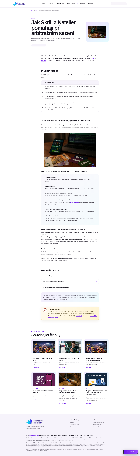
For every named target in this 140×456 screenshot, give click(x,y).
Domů (32, 10)
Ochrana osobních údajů (98, 422)
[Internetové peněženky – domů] (20, 4)
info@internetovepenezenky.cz (33, 428)
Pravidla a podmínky (98, 424)
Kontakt (72, 426)
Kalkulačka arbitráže (74, 424)
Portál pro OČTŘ (97, 426)
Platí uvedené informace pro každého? (54, 281)
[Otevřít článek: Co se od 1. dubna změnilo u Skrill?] (43, 346)
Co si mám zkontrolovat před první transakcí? (56, 287)
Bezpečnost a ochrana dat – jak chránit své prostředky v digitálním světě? (96, 392)
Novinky (72, 422)
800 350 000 (79, 315)
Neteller (43, 60)
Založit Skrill (130, 452)
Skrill (36, 10)
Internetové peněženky (34, 435)
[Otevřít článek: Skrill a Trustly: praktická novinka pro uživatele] (96, 346)
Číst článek (36, 367)
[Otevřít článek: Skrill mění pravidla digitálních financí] (43, 379)
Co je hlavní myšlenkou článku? (52, 276)
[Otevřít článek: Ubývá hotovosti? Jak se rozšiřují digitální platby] (70, 379)
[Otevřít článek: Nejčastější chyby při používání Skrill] (70, 346)
